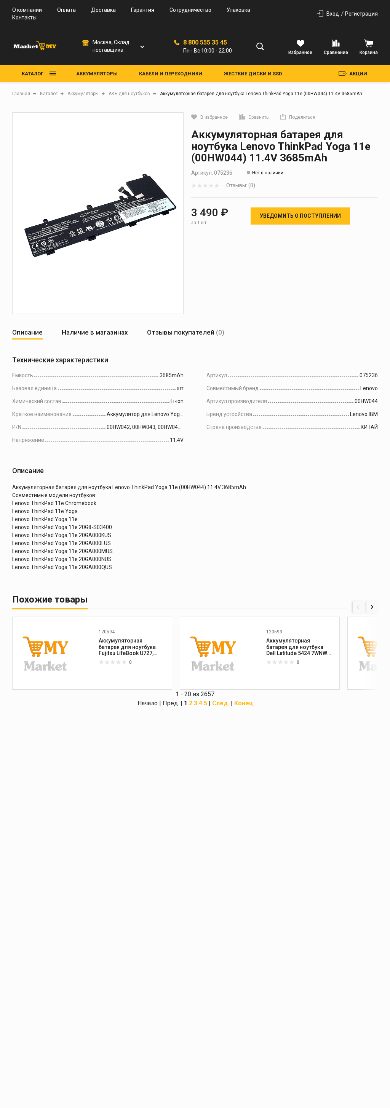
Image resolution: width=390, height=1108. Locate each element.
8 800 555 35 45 (205, 42)
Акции (358, 74)
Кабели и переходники (170, 74)
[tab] (27, 332)
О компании (27, 10)
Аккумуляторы (97, 74)
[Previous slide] (358, 607)
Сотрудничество (190, 10)
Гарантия (142, 10)
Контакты (24, 17)
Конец (243, 703)
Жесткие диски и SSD (253, 74)
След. (220, 703)
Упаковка (238, 10)
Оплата (66, 10)
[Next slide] (372, 607)
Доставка (103, 10)
